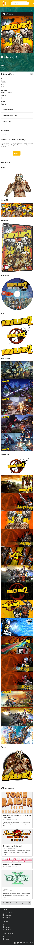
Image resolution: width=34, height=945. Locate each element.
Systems (8, 915)
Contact (8, 937)
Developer (4, 90)
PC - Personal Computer (8, 98)
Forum (8, 927)
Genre (3, 79)
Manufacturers (10, 913)
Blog (7, 925)
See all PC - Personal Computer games (14, 903)
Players (3, 101)
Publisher (4, 84)
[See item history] (31, 74)
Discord (8, 929)
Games (8, 917)
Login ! (16, 153)
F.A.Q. (7, 939)
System (3, 95)
